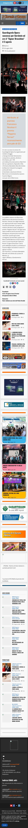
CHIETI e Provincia (16, 673)
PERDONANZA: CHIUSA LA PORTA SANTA (6, 315)
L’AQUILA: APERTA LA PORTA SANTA (6, 687)
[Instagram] (22, 3)
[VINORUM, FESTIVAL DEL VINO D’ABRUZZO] (14, 484)
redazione (5, 789)
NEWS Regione (15, 596)
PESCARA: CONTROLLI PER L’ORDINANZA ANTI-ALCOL (6, 346)
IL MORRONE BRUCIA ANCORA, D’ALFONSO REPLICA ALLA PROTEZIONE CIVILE (6, 336)
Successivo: (13, 300)
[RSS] (14, 758)
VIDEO (22, 23)
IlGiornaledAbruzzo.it (6, 760)
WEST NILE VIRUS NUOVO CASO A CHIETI (6, 325)
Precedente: (10, 293)
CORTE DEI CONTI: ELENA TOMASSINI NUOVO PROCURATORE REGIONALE (6, 610)
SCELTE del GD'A (16, 618)
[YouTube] (14, 3)
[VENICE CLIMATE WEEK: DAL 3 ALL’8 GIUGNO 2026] (14, 428)
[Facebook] (17, 3)
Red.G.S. (6, 46)
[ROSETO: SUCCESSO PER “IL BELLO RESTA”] (14, 456)
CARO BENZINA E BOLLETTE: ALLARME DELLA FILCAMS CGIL (6, 631)
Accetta (4, 825)
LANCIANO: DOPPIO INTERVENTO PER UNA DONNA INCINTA (6, 718)
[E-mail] (14, 756)
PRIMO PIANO (13, 29)
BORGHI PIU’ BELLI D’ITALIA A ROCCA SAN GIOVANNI (6, 651)
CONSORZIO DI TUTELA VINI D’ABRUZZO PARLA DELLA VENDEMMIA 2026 (6, 600)
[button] (2, 23)
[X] (20, 3)
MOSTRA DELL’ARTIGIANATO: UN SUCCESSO (6, 641)
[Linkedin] (17, 283)
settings (17, 821)
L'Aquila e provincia (17, 663)
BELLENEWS (5, 29)
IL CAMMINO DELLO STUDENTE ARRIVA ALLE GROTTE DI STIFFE (6, 708)
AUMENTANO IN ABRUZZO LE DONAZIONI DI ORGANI (6, 621)
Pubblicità (5, 795)
